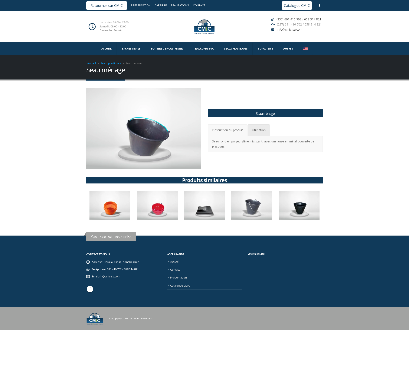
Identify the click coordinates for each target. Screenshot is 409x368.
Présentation (178, 277)
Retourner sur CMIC (107, 5)
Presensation (141, 5)
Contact (199, 5)
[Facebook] (319, 5)
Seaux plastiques (111, 63)
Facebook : (90, 289)
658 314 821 (312, 19)
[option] (109, 205)
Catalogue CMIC (297, 5)
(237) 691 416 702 (289, 19)
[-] (204, 26)
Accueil (106, 48)
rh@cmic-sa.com (109, 276)
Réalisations (180, 5)
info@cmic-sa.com (289, 29)
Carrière (161, 5)
